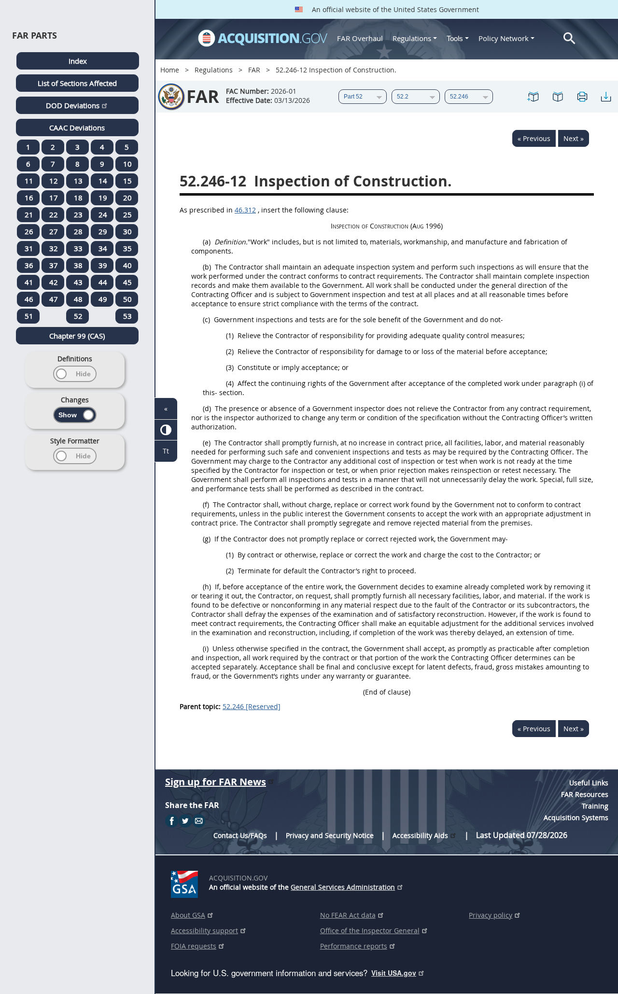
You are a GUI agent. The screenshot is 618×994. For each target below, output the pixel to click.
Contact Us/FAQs (240, 835)
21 (29, 214)
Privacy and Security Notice (330, 835)
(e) (207, 442)
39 (102, 265)
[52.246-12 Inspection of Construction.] (533, 96)
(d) (207, 408)
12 (53, 180)
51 (29, 316)
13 (78, 180)
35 (127, 248)
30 (127, 231)
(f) (206, 504)
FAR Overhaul (360, 38)
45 (127, 282)
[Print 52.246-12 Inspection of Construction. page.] (582, 96)
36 (29, 265)
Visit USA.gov (393, 972)
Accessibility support (204, 930)
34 (102, 248)
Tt (166, 450)
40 (127, 265)
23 (78, 214)
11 (29, 180)
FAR (254, 69)
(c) (206, 319)
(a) (207, 241)
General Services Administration (343, 887)
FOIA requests (193, 946)
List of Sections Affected (77, 83)
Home (169, 69)
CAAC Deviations (77, 127)
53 (127, 316)
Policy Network (503, 38)
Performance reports (353, 946)
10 (127, 164)
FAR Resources (584, 794)
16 (29, 197)
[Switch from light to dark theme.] (165, 430)
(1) (230, 335)
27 (53, 231)
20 (127, 197)
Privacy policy (490, 915)
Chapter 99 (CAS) (77, 336)
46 (29, 299)
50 (127, 299)
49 (102, 299)
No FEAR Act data (348, 915)
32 (53, 248)
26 (29, 231)
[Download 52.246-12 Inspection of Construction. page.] (606, 96)
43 (78, 282)
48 (78, 299)
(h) (207, 586)
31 (29, 248)
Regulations (412, 38)
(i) (206, 648)
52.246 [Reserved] (252, 706)
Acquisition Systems (576, 817)
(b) (207, 266)
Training (595, 805)
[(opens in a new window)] (186, 882)
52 (78, 316)
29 (102, 231)
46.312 (245, 209)
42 (53, 282)
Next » (573, 138)
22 (53, 214)
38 (78, 265)
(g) (207, 538)
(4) (230, 383)
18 (78, 197)
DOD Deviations (72, 105)
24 (102, 214)
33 (78, 248)
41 (29, 282)
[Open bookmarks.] (558, 96)
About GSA (188, 915)
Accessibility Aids (420, 835)
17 (53, 197)
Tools (456, 38)
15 (127, 180)
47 (53, 299)
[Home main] (262, 38)
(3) (230, 367)
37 (53, 265)
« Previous (534, 138)
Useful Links (588, 782)
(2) (230, 351)
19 (102, 197)
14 (102, 180)
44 (102, 282)
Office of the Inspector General (370, 930)
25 (127, 214)
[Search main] (569, 38)
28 (78, 231)
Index (78, 61)
